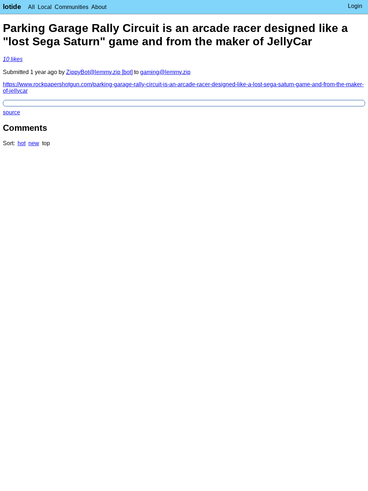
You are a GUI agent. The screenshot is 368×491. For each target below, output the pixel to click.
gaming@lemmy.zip (165, 72)
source (11, 112)
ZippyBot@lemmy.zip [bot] (99, 72)
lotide (12, 6)
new (33, 143)
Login (355, 6)
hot (22, 143)
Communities (71, 7)
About (98, 7)
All (31, 7)
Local (45, 7)
